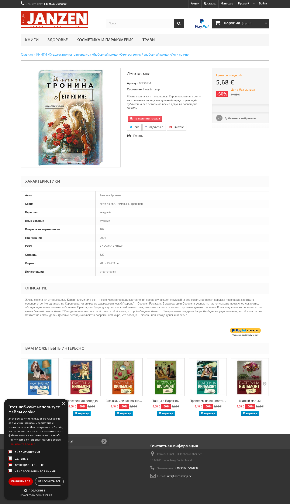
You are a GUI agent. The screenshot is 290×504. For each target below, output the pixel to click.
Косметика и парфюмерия (105, 39)
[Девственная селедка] (82, 377)
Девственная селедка (82, 401)
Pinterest (178, 127)
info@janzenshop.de (179, 476)
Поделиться (155, 127)
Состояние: (134, 89)
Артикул (132, 83)
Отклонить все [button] (49, 481)
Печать (138, 135)
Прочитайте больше (21, 444)
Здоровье (57, 39)
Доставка (210, 3)
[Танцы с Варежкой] (166, 377)
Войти (263, 3)
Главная (27, 54)
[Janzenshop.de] (60, 19)
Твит (135, 127)
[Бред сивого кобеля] (40, 377)
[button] (36, 490)
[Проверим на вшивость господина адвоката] (208, 377)
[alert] (36, 449)
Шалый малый (249, 401)
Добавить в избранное (240, 118)
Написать (227, 3)
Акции (195, 3)
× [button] (63, 403)
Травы (148, 39)
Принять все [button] (20, 481)
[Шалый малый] (250, 377)
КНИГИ (32, 39)
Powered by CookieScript (36, 495)
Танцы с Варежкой (165, 401)
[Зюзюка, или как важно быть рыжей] (124, 377)
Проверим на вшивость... (208, 401)
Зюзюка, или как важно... (124, 401)
